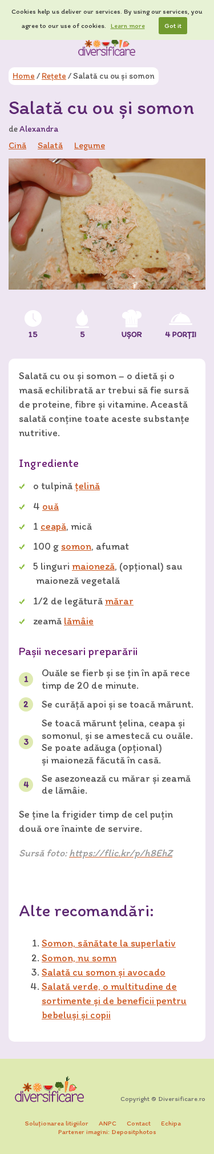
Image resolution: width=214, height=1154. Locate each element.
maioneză (93, 566)
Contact (139, 1123)
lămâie (79, 621)
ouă (50, 506)
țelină (87, 486)
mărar (119, 601)
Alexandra (38, 129)
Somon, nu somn (79, 958)
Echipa (171, 1123)
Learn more (128, 26)
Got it (172, 26)
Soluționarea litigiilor (56, 1123)
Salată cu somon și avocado (103, 972)
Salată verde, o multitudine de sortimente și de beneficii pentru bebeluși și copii (114, 1000)
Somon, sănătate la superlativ (109, 943)
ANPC (107, 1123)
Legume (89, 145)
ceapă (53, 526)
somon (76, 546)
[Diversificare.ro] (107, 45)
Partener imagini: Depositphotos (107, 1132)
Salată (50, 145)
